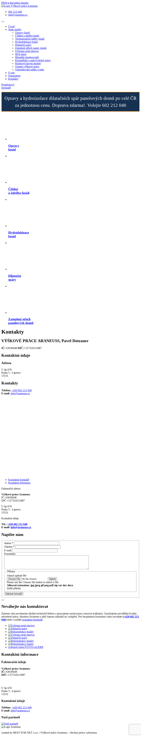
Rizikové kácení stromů (28, 63)
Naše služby (14, 29)
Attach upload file (16, 575)
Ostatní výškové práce (27, 66)
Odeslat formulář (14, 594)
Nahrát (52, 579)
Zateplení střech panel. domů (30, 48)
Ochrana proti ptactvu (27, 51)
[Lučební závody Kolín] (9, 723)
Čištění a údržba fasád (27, 35)
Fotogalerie (14, 75)
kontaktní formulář (32, 619)
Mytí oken (20, 54)
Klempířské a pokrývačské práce (33, 60)
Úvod (11, 26)
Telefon (9, 546)
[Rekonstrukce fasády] (21, 631)
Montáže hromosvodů (27, 57)
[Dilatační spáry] (17, 628)
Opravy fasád (22, 32)
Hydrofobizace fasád (26, 41)
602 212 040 (15, 11)
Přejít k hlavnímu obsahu (14, 2)
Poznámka (9, 553)
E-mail (7, 550)
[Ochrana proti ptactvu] (21, 625)
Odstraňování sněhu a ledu (29, 69)
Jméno (8, 543)
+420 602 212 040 (21, 390)
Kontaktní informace (19, 482)
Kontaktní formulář (18, 479)
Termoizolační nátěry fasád (29, 38)
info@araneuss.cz (18, 14)
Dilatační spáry (23, 44)
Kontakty (13, 78)
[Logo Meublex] (19, 5)
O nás (11, 72)
